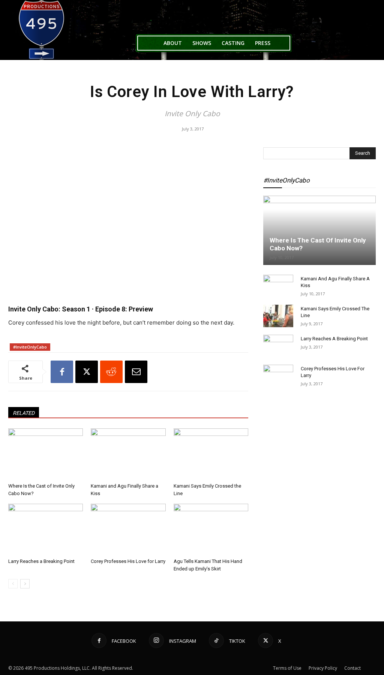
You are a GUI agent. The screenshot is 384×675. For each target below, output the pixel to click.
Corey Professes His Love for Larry (128, 561)
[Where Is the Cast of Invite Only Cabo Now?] (45, 454)
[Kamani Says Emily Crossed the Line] (211, 454)
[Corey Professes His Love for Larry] (128, 529)
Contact (352, 668)
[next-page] (25, 583)
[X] (86, 372)
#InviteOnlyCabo (30, 347)
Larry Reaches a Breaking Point (41, 561)
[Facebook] (62, 372)
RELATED (23, 413)
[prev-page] (13, 583)
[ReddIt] (111, 372)
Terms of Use (287, 668)
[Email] (136, 372)
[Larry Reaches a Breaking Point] (45, 529)
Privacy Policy (323, 668)
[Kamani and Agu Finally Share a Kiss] (128, 454)
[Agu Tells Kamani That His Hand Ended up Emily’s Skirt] (211, 529)
